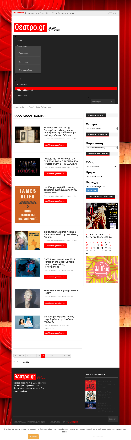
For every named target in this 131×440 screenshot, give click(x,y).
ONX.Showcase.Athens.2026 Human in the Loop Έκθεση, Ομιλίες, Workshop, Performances (59, 263)
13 (52, 356)
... (34, 356)
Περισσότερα (97, 437)
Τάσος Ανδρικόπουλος (61, 325)
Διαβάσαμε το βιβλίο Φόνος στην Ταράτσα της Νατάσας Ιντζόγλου (59, 319)
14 (56, 356)
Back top (112, 419)
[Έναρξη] (15, 356)
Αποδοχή (33, 437)
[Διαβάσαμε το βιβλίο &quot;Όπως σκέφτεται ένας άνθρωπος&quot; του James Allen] (27, 204)
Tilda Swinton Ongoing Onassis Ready (61, 291)
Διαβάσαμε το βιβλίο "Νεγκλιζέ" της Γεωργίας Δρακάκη (51, 13)
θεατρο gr (57, 270)
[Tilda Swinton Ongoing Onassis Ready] (27, 298)
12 (47, 356)
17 (87, 248)
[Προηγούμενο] (20, 356)
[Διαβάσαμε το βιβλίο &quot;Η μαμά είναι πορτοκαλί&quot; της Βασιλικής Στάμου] (27, 240)
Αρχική (31, 107)
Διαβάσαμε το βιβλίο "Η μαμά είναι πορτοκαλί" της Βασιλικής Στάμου (61, 234)
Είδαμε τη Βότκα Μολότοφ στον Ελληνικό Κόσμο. (105, 395)
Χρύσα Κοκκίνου (59, 139)
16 (109, 245)
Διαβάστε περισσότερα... (55, 145)
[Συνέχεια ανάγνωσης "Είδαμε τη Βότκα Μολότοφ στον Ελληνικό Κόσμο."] (90, 396)
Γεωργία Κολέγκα (60, 167)
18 (91, 248)
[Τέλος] (69, 356)
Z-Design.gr (73, 422)
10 (39, 356)
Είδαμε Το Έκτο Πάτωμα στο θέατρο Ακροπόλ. (106, 384)
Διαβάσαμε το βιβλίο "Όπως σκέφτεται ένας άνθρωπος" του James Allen (60, 190)
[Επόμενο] (65, 356)
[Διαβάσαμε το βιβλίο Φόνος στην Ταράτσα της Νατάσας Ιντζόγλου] (27, 322)
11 (90, 245)
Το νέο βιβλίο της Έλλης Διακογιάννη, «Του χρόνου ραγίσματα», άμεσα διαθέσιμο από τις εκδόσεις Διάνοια (60, 131)
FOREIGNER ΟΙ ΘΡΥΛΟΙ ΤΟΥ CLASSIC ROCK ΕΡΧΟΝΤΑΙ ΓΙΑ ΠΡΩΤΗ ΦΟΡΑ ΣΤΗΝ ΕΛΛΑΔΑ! (61, 161)
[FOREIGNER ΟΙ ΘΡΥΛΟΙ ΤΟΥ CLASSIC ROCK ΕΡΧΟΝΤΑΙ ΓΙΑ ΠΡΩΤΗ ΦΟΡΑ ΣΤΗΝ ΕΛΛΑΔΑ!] (27, 166)
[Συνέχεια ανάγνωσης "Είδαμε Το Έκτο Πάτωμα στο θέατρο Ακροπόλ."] (90, 385)
